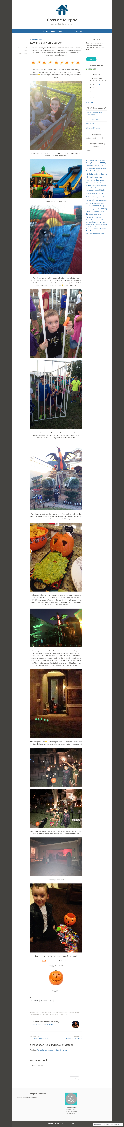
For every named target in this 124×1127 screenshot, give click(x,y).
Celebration (89, 166)
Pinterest (103, 219)
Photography (89, 219)
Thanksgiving (89, 228)
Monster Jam (90, 123)
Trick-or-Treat (62, 1014)
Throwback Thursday (99, 228)
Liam (96, 200)
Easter (102, 171)
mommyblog (98, 206)
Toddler (92, 231)
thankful (100, 226)
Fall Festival (59, 1012)
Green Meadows (98, 187)
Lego (87, 200)
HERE (44, 961)
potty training (89, 222)
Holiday (101, 193)
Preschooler (97, 222)
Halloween (33, 1014)
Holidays (90, 196)
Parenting (90, 217)
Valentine (104, 231)
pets (100, 217)
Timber (88, 231)
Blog (53, 31)
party (97, 217)
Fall (54, 1012)
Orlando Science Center (95, 214)
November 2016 (36, 39)
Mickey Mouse (99, 203)
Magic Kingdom (103, 200)
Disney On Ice (90, 171)
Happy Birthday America (91, 193)
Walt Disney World (99, 233)
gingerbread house (102, 185)
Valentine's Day (90, 233)
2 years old (92, 160)
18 (99, 91)
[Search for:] (96, 150)
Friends (88, 185)
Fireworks (103, 183)
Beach (97, 163)
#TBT (87, 160)
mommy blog (53, 1014)
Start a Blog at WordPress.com (61, 1124)
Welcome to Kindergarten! (39, 1037)
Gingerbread (95, 185)
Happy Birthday (99, 190)
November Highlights (74, 1037)
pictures (98, 219)
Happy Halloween (43, 1014)
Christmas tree (91, 168)
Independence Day (100, 197)
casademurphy (22, 53)
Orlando (89, 211)
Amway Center (90, 163)
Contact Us (77, 31)
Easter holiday (47, 1012)
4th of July (102, 160)
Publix (103, 222)
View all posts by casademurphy (43, 1024)
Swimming (92, 226)
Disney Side (97, 171)
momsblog (102, 209)
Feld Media (97, 183)
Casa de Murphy (62, 20)
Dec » (92, 102)
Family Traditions (68, 1012)
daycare (98, 168)
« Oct (88, 102)
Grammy (93, 187)
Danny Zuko (39, 1012)
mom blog (89, 206)
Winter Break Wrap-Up (93, 128)
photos (94, 219)
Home (45, 31)
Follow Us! (96, 39)
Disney (103, 168)
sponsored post (99, 224)
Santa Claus (92, 224)
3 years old (97, 160)
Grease (77, 1012)
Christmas (98, 165)
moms (96, 209)
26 (102, 94)
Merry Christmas (90, 203)
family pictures (99, 177)
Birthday (102, 163)
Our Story (63, 31)
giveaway (88, 187)
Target (96, 226)
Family (89, 173)
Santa (88, 224)
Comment (74, 1078)
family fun (97, 174)
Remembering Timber (93, 119)
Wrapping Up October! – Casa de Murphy (52, 1050)
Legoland (90, 200)
